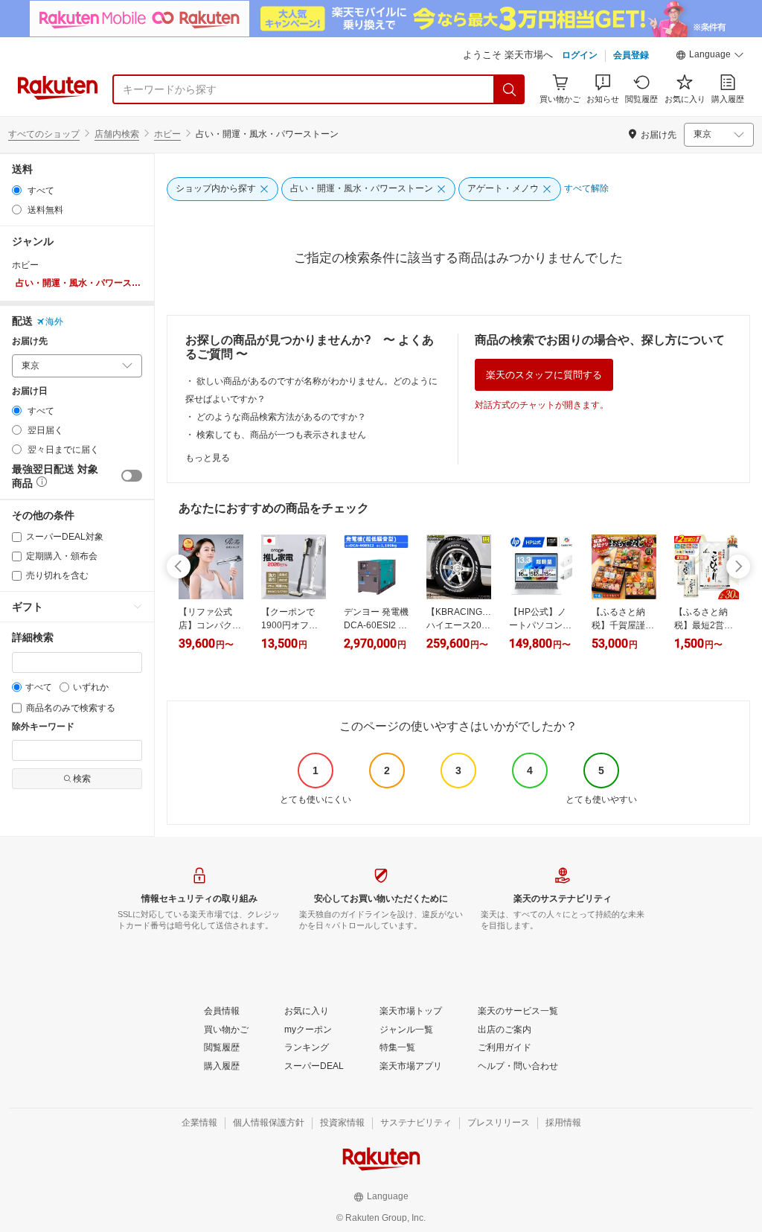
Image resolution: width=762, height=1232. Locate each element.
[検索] (510, 89)
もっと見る (207, 458)
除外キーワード (43, 727)
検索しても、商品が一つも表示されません (281, 435)
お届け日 (30, 391)
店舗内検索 (117, 134)
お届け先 (30, 341)
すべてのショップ (44, 134)
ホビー (167, 134)
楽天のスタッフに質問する (544, 374)
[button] (710, 56)
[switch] (131, 476)
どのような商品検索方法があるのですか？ (281, 417)
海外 (54, 321)
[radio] (17, 190)
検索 (82, 778)
